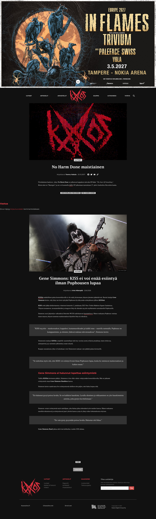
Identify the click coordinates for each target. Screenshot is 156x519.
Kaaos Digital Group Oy (119, 508)
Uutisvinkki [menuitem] (111, 96)
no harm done (88, 193)
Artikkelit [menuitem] (44, 96)
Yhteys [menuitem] (127, 96)
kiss (78, 462)
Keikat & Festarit (50, 485)
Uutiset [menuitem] (29, 96)
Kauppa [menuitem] (96, 96)
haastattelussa (88, 313)
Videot (46, 487)
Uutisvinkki (85, 483)
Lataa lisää (78, 469)
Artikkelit (66, 485)
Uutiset (78, 160)
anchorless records (70, 193)
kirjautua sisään (16, 209)
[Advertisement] (78, 444)
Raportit (66, 483)
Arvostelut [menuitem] (62, 96)
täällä (71, 185)
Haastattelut (67, 487)
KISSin (40, 297)
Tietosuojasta (86, 485)
